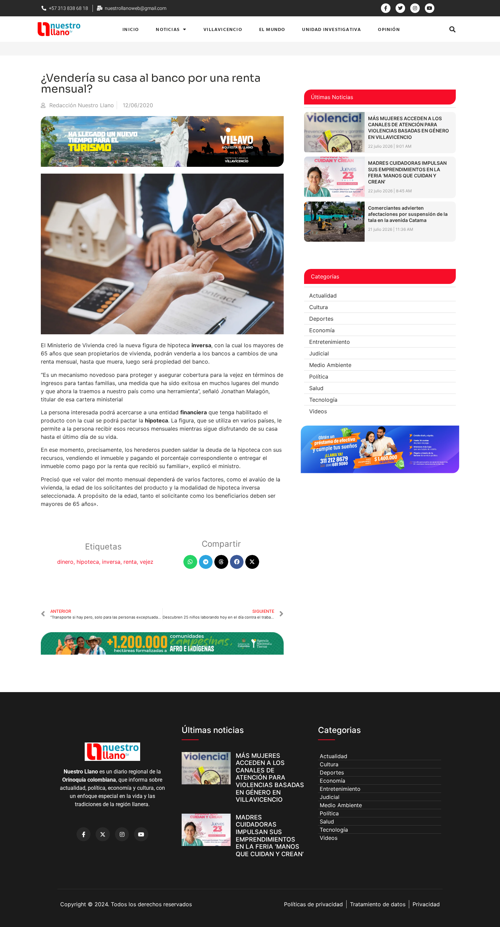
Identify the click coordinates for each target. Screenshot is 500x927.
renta (130, 561)
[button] (452, 29)
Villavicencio (222, 29)
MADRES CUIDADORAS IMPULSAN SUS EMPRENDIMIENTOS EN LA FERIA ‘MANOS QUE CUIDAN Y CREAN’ (407, 172)
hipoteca (88, 561)
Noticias (168, 29)
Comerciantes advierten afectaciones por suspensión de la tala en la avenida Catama (408, 214)
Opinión (389, 29)
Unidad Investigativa (331, 29)
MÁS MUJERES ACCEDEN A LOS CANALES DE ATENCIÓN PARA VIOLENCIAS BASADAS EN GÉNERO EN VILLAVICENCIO (408, 127)
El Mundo (272, 29)
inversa (111, 561)
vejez (146, 561)
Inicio (130, 29)
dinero (65, 561)
